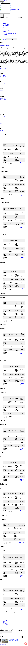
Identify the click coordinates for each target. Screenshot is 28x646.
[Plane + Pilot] (5, 9)
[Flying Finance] (5, 11)
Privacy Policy (6, 624)
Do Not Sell (5, 625)
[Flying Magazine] (5, 4)
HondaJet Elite (3, 116)
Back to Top (21, 163)
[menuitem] (15, 19)
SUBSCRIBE (2, 617)
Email (1, 639)
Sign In (2, 642)
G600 (1, 110)
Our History (5, 620)
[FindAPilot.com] (15, 11)
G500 (1, 109)
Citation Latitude (3, 75)
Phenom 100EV (3, 98)
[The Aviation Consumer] (15, 9)
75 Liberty (2, 123)
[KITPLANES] (15, 7)
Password (2, 640)
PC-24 (1, 130)
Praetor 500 (2, 100)
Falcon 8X (2, 91)
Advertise (5, 619)
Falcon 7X (2, 90)
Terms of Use (5, 622)
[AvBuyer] (5, 7)
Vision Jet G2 (2, 83)
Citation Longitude (3, 76)
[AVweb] (15, 6)
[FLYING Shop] (5, 13)
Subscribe (5, 623)
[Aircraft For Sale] (15, 4)
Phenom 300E (3, 99)
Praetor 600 (2, 102)
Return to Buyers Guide (4, 45)
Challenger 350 (3, 68)
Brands (2, 2)
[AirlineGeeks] (5, 6)
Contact (4, 621)
